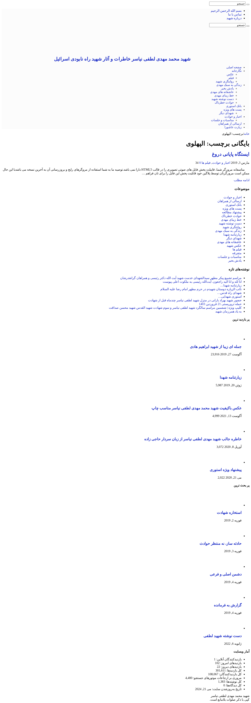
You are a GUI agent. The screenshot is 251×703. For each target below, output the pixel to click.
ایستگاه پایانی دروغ (230, 154)
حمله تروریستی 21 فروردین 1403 (220, 304)
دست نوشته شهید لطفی (223, 636)
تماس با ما (235, 14)
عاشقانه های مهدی (222, 92)
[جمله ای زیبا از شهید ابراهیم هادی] (231, 339)
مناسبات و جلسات (222, 120)
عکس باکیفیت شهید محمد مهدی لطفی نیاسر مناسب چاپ (197, 408)
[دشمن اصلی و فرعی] (231, 566)
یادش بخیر (227, 88)
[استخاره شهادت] (231, 505)
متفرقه (237, 253)
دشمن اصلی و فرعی (226, 574)
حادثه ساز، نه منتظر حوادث (221, 543)
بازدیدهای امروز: (231, 663)
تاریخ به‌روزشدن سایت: (226, 689)
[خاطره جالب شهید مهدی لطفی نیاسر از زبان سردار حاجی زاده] (231, 431)
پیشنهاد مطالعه (232, 212)
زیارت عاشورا (233, 127)
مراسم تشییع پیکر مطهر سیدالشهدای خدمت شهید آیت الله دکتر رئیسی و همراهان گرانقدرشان (181, 278)
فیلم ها (206, 162)
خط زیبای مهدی (224, 95)
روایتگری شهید (225, 81)
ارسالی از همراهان (230, 123)
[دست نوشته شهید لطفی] (231, 628)
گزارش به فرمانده (228, 605)
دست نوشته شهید (222, 99)
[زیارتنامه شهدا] (231, 369)
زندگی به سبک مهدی (229, 84)
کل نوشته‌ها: (233, 681)
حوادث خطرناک (224, 102)
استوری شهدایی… (230, 296)
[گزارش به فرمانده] (231, 597)
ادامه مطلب (241, 180)
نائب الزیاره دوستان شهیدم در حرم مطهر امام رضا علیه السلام (201, 289)
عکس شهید (234, 245)
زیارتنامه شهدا (232, 234)
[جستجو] (247, 4)
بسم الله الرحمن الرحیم (226, 10)
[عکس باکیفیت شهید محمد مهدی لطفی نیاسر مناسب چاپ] (231, 400)
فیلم (231, 77)
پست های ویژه (233, 109)
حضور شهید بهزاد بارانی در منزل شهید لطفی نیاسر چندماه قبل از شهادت (195, 300)
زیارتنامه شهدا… (231, 285)
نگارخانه (237, 70)
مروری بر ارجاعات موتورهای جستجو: (217, 678)
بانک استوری (234, 106)
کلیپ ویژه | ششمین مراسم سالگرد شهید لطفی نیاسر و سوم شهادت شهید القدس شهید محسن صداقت (175, 307)
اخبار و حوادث (233, 116)
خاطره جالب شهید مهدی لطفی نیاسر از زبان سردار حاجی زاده (193, 439)
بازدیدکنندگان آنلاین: (229, 659)
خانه (246, 133)
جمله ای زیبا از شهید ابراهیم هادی (216, 347)
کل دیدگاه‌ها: (233, 685)
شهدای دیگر (226, 113)
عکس (230, 74)
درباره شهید (234, 18)
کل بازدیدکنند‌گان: (230, 674)
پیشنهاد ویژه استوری (226, 470)
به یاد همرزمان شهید (228, 311)
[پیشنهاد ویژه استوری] (231, 462)
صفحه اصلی (234, 67)
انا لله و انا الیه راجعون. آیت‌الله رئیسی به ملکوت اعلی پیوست (202, 281)
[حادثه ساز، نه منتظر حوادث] (231, 535)
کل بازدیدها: (234, 670)
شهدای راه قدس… (229, 292)
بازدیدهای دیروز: (231, 666)
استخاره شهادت (229, 512)
